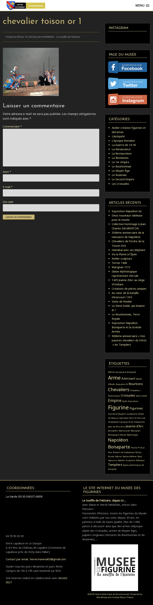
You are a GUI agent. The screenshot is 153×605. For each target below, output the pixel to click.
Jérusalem (113, 430)
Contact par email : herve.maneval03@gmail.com (36, 559)
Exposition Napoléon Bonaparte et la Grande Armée (126, 327)
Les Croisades (120, 183)
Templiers (115, 464)
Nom (7, 172)
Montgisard (113, 435)
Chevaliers (118, 389)
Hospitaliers (114, 422)
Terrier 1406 (119, 263)
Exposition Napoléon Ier (127, 211)
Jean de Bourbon (116, 426)
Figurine (118, 407)
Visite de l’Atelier (122, 301)
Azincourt (128, 378)
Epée (124, 401)
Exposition (133, 401)
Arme (114, 377)
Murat (123, 435)
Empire (114, 400)
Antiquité (131, 372)
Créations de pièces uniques (129, 288)
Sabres (118, 456)
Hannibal (123, 418)
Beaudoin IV (122, 384)
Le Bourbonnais (121, 166)
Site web (8, 202)
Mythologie (132, 435)
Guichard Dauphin (117, 414)
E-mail (8, 187)
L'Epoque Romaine (123, 140)
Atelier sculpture (122, 258)
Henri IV (133, 418)
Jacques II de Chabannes (133, 422)
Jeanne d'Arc (134, 426)
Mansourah (124, 430)
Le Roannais (119, 175)
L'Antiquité (118, 136)
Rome (138, 452)
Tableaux (140, 460)
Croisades (128, 395)
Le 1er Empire (120, 162)
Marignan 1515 (121, 267)
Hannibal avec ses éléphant (128, 250)
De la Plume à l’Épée (124, 254)
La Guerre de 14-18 (124, 145)
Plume (134, 447)
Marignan (135, 430)
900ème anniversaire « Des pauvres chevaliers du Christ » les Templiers (129, 340)
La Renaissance (121, 149)
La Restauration (122, 153)
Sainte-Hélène (130, 456)
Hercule (141, 418)
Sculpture (130, 460)
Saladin (121, 460)
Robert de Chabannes (124, 452)
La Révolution (120, 158)
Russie (111, 456)
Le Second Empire (123, 179)
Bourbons (136, 384)
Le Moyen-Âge (121, 170)
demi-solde (141, 396)
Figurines (136, 408)
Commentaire (12, 126)
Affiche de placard (117, 372)
